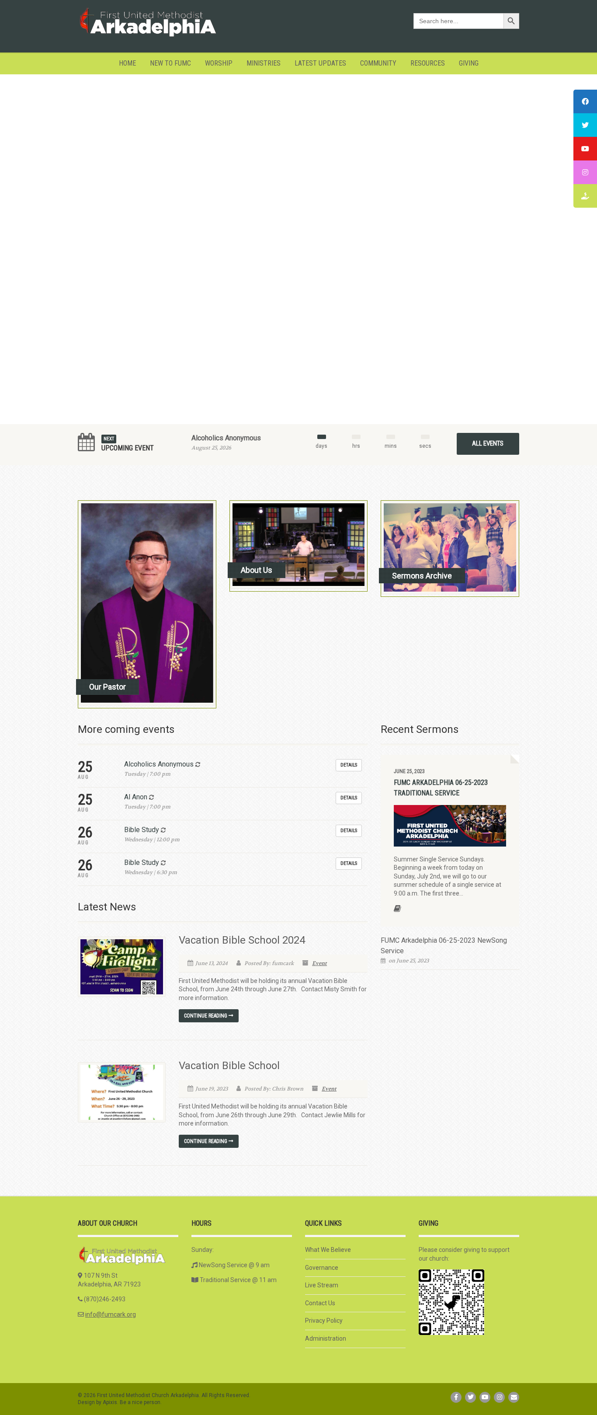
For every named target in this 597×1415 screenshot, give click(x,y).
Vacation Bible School (229, 1066)
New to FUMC (170, 63)
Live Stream (321, 1285)
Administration (325, 1338)
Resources (427, 63)
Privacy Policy (324, 1320)
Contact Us (320, 1303)
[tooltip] (585, 101)
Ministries (263, 63)
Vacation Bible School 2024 (242, 940)
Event (319, 963)
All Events (487, 443)
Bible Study (141, 830)
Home (127, 63)
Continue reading (206, 1016)
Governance (321, 1267)
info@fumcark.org (110, 1314)
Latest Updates (320, 63)
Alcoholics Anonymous (226, 438)
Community (378, 63)
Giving (469, 63)
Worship (219, 63)
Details (348, 765)
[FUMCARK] (147, 22)
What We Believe (328, 1249)
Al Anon (135, 797)
